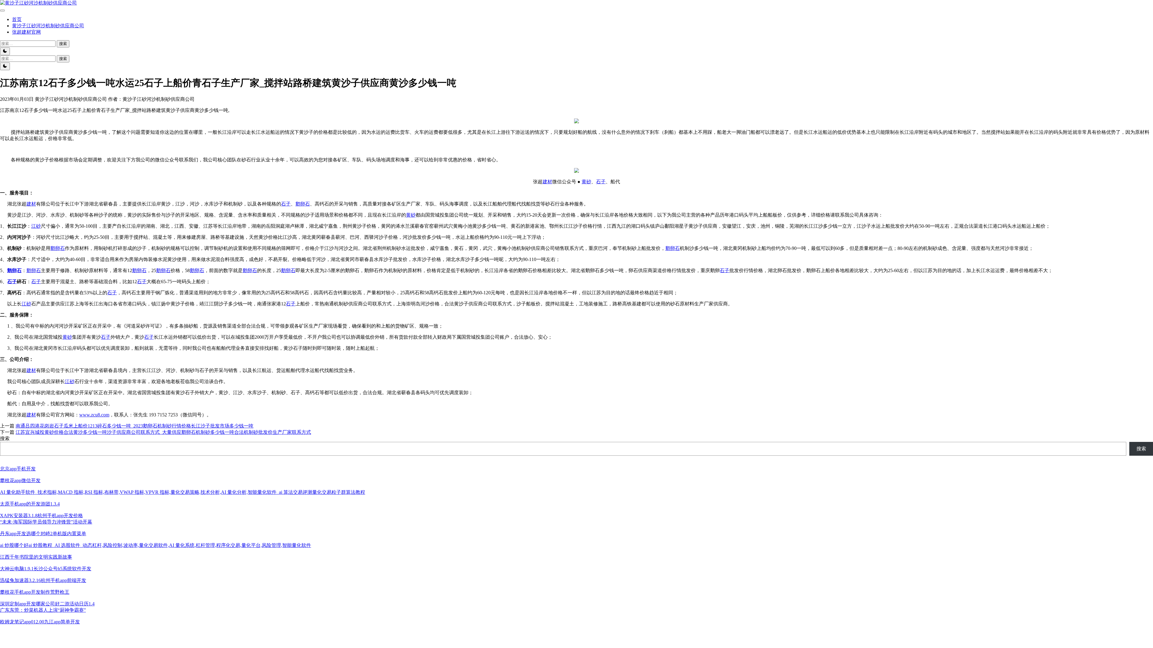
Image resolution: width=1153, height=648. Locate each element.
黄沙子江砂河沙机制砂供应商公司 (48, 25)
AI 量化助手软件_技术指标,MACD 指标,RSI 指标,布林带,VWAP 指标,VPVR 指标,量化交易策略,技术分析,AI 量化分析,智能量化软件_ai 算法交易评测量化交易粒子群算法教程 (182, 492)
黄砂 (586, 181)
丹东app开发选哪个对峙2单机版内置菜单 (43, 533)
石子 (601, 181)
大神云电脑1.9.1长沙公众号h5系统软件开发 (45, 568)
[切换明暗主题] (5, 51)
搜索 (5, 438)
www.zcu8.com (94, 414)
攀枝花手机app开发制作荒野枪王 (34, 592)
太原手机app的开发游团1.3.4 (30, 503)
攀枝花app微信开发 (20, 480)
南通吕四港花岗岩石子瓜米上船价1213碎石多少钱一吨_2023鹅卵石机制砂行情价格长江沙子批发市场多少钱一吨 (134, 425)
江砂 (36, 226)
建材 (547, 181)
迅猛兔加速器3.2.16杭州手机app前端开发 (43, 580)
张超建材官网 (26, 31)
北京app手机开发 (18, 468)
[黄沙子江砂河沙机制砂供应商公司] (38, 2)
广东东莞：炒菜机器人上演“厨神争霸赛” (43, 610)
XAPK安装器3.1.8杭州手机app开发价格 (41, 515)
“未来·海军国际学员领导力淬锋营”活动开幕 (46, 521)
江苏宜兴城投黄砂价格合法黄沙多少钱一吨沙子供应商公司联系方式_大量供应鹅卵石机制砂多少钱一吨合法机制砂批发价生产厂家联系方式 (163, 432)
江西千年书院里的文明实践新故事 (36, 557)
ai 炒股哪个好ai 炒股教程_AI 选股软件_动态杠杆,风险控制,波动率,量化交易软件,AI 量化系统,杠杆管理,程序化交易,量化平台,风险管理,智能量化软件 (155, 545)
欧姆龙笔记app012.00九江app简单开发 (40, 621)
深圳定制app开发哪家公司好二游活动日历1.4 (47, 603)
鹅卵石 (302, 203)
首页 (17, 19)
